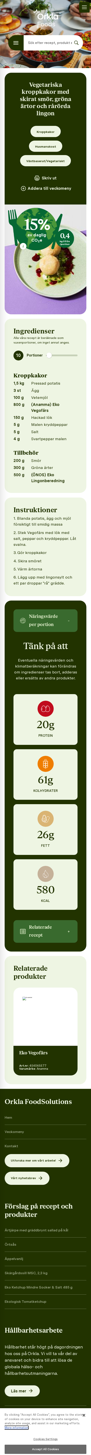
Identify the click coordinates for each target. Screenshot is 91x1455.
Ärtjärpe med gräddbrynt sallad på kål (36, 1230)
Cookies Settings (45, 1439)
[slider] (49, 355)
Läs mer (18, 1391)
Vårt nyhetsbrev (23, 1178)
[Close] (84, 1415)
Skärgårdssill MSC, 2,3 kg (26, 1273)
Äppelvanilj (14, 1259)
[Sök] (76, 43)
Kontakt (11, 1146)
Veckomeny (14, 1132)
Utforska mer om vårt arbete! (33, 1160)
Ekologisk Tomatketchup (25, 1301)
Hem (8, 1117)
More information (16, 1427)
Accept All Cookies (45, 1449)
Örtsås (10, 1244)
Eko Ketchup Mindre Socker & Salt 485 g (38, 1287)
